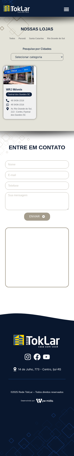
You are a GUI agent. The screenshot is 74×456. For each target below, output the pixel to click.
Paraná (22, 38)
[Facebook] (37, 356)
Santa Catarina (36, 38)
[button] (66, 9)
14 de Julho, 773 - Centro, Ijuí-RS (39, 369)
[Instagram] (27, 356)
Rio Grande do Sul (56, 38)
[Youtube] (46, 356)
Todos (12, 38)
